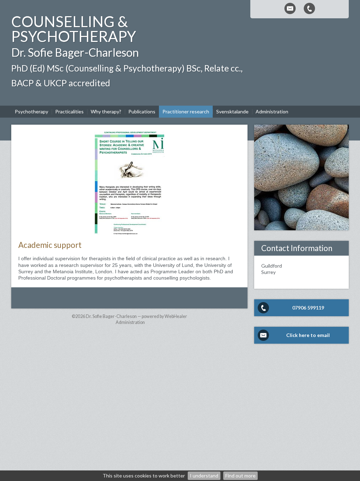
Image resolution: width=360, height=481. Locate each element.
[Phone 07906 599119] (309, 8)
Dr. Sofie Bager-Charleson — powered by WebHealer (136, 316)
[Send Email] (290, 8)
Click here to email (308, 335)
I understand (204, 476)
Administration (130, 322)
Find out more (240, 476)
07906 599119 (308, 308)
